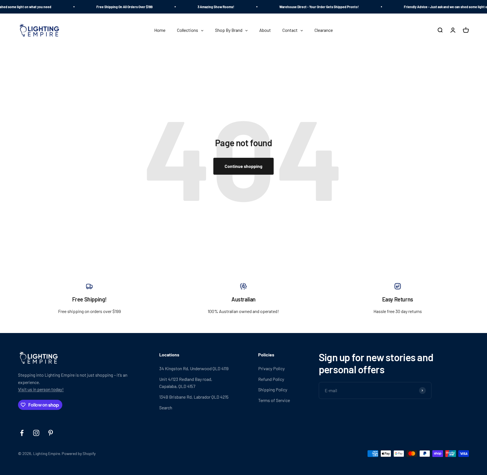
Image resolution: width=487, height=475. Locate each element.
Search (165, 407)
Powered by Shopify (79, 453)
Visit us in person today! (41, 389)
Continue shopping (243, 166)
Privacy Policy (271, 368)
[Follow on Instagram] (36, 433)
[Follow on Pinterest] (50, 433)
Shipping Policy (272, 389)
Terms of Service (274, 400)
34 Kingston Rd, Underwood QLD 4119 (194, 368)
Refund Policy (271, 379)
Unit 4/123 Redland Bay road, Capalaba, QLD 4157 (185, 382)
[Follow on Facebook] (22, 433)
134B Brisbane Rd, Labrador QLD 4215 (194, 396)
